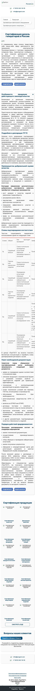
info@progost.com (19, 11)
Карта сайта (17, 677)
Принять (21, 689)
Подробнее (14, 689)
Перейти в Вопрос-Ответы (11, 638)
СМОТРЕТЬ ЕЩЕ (17, 624)
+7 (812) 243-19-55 (19, 8)
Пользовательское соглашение (17, 675)
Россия (28, 4)
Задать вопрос (20, 84)
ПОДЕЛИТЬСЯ (7, 84)
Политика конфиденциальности (17, 673)
